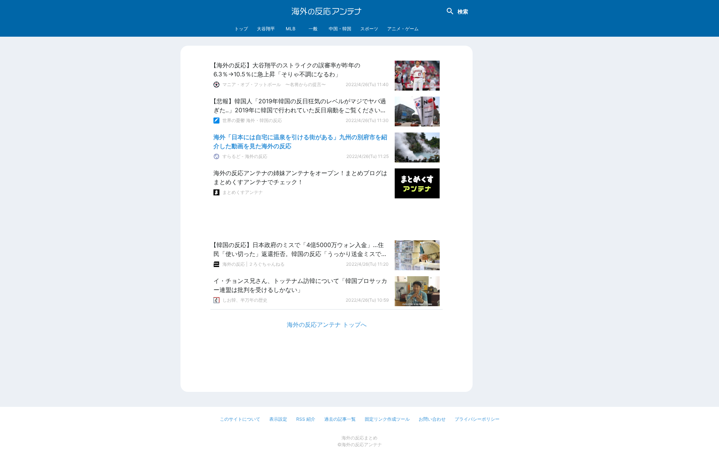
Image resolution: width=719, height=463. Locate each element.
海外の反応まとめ (359, 438)
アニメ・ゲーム (403, 28)
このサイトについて (240, 419)
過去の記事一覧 (340, 419)
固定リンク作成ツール (387, 419)
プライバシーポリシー (477, 419)
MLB (290, 28)
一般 (313, 28)
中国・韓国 (340, 28)
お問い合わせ (432, 419)
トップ (241, 28)
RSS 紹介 (305, 419)
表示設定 (278, 419)
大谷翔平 (266, 28)
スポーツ (369, 28)
